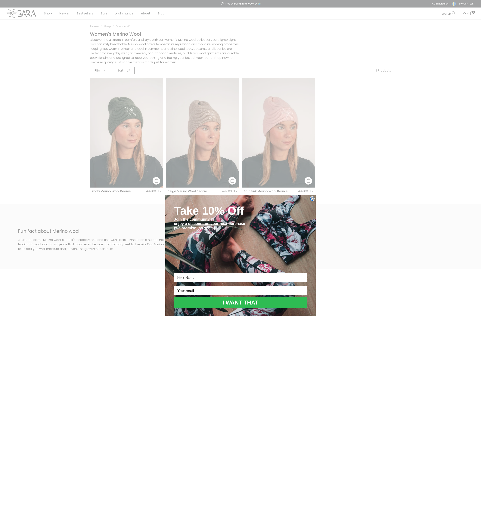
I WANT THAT (240, 302)
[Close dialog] (312, 198)
